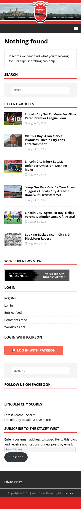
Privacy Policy (13, 482)
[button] (75, 28)
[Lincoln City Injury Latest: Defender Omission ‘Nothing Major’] (13, 170)
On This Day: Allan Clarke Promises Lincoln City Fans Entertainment (45, 140)
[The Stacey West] (40, 21)
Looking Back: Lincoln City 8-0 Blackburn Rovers (47, 236)
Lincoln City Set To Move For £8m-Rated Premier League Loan (50, 116)
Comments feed (15, 320)
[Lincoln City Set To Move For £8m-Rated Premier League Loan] (13, 123)
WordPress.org (14, 327)
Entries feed (13, 312)
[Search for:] (40, 90)
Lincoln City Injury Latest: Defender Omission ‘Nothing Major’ (46, 165)
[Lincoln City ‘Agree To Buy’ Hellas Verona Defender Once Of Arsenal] (13, 221)
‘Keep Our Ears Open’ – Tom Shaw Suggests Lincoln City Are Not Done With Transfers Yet (50, 191)
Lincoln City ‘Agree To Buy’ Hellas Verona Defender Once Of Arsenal (50, 215)
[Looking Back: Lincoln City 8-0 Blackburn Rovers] (13, 243)
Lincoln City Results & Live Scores (28, 420)
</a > (47, 273)
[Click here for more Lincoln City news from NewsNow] (22, 275)
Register (10, 298)
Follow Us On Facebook (27, 384)
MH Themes (65, 493)
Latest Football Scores (20, 415)
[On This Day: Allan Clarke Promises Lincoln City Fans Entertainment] (13, 145)
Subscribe (16, 457)
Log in (8, 305)
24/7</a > (60, 276)
